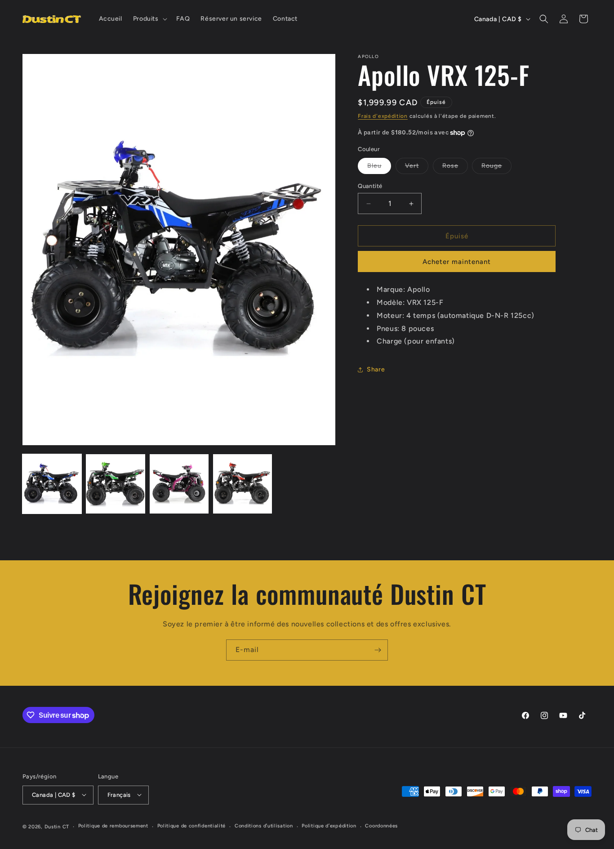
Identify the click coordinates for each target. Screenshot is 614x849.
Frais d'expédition (383, 116)
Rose (455, 167)
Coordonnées (381, 826)
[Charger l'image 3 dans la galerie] (179, 483)
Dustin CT (56, 826)
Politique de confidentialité (191, 826)
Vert (416, 167)
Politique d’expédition (329, 826)
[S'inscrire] (377, 650)
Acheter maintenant (457, 262)
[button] (149, 18)
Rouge (496, 167)
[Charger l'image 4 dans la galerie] (242, 483)
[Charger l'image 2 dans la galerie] (115, 483)
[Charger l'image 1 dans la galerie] (51, 483)
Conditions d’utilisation (264, 826)
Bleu (379, 167)
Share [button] (376, 369)
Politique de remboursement (113, 826)
